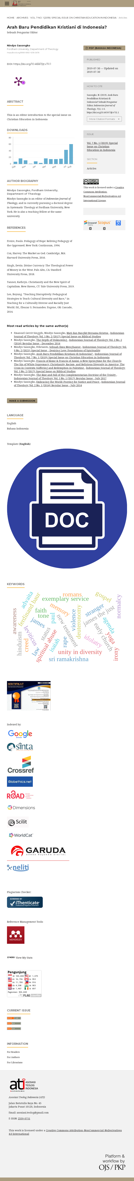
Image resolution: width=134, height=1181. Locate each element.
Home (10, 17)
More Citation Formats (102, 119)
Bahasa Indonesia (18, 428)
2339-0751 (24, 1118)
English (11, 423)
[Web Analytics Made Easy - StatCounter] (11, 957)
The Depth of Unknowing (52, 340)
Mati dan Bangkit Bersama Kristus (88, 333)
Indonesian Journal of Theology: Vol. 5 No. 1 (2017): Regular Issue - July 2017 (60, 378)
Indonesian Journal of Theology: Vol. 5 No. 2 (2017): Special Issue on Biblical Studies (69, 334)
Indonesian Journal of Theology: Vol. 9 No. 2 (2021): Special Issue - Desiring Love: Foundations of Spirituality (70, 348)
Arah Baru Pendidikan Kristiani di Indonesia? (64, 354)
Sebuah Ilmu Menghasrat (65, 347)
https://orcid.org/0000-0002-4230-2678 (23, 52)
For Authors (13, 1057)
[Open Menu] (6, 3)
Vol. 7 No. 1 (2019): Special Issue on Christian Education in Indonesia (73, 17)
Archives (22, 17)
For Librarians (15, 1062)
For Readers (13, 1051)
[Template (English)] (67, 567)
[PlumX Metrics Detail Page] (18, 81)
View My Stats (24, 957)
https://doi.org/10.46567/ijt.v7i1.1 (32, 64)
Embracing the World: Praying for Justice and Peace (68, 381)
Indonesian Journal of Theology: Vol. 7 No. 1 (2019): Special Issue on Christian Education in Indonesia (68, 355)
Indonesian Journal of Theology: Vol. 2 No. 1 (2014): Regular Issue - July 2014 (69, 383)
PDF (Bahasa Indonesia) (104, 48)
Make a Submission (22, 400)
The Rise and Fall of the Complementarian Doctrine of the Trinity (76, 374)
